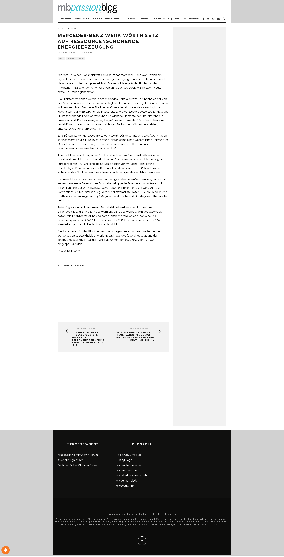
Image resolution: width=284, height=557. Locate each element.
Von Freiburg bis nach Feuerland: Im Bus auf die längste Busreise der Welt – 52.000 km (135, 336)
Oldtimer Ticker (67, 465)
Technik (65, 18)
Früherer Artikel (86, 329)
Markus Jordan (67, 53)
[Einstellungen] (5, 550)
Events (159, 18)
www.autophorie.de (128, 465)
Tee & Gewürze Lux (128, 454)
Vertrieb (82, 18)
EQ (170, 18)
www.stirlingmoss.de (71, 460)
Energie (68, 266)
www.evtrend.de (126, 470)
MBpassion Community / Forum (78, 454)
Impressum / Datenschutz (126, 514)
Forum (194, 18)
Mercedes (79, 266)
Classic (129, 18)
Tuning (145, 18)
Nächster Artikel (140, 329)
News (61, 58)
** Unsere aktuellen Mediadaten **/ (83, 519)
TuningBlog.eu (125, 460)
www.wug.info (125, 485)
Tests (98, 18)
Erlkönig (112, 18)
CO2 (60, 266)
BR (177, 18)
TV (184, 18)
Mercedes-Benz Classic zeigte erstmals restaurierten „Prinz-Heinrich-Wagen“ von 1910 (89, 338)
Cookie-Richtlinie (166, 514)
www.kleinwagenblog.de (131, 475)
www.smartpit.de (127, 480)
